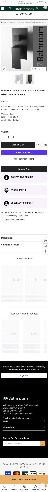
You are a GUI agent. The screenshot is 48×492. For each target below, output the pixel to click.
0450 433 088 (16, 411)
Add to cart (18, 145)
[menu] (2, 8)
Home (3, 22)
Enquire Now (24, 169)
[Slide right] (45, 15)
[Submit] (42, 443)
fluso (12, 114)
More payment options (24, 159)
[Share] (45, 145)
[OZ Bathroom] (24, 397)
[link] (12, 296)
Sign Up (24, 375)
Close (46, 3)
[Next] (44, 69)
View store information (15, 220)
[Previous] (39, 69)
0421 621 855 (26, 414)
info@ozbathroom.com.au (20, 418)
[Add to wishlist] (39, 145)
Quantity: (5, 132)
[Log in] (37, 8)
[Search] (10, 8)
